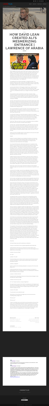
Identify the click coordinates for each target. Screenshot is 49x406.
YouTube (19, 327)
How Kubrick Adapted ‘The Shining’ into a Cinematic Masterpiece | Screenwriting (15, 320)
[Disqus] (24, 344)
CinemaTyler (24, 390)
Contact (24, 392)
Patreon (28, 392)
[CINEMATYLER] (8, 5)
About (20, 392)
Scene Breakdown (13, 327)
